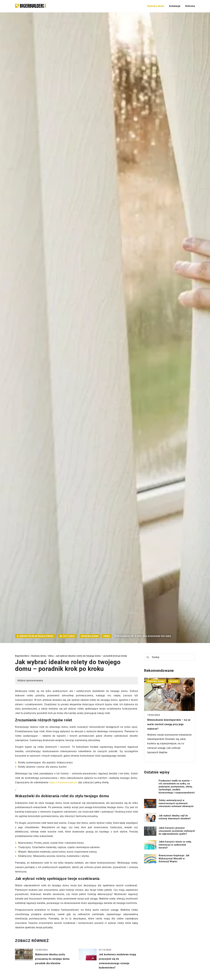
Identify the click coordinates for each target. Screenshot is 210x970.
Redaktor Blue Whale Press (36, 636)
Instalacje (174, 6)
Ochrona (190, 6)
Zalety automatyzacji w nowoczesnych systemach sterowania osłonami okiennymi (176, 803)
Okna (106, 636)
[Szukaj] (147, 657)
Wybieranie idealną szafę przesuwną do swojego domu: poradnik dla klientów (52, 959)
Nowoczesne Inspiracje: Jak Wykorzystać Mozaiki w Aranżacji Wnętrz (174, 858)
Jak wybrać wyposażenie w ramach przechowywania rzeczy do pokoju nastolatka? (168, 724)
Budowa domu (156, 6)
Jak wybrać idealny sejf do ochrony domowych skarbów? (175, 817)
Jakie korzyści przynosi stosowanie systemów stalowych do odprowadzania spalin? (177, 831)
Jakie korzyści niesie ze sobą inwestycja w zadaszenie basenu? (175, 844)
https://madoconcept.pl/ (63, 782)
